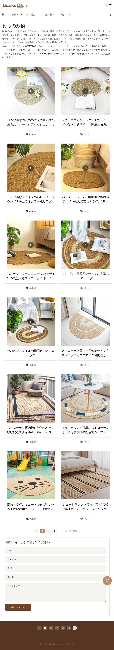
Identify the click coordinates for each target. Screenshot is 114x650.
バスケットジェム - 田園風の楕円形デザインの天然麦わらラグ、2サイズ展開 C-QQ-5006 (85, 199)
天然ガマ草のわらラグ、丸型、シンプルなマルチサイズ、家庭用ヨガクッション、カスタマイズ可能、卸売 (85, 122)
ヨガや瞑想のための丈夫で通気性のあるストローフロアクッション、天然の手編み (31, 122)
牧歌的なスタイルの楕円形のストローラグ (31, 353)
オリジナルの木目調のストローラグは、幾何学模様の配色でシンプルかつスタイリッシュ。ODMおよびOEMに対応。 (85, 429)
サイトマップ (67, 644)
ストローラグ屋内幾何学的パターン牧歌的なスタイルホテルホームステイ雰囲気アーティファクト (31, 429)
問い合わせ (31, 134)
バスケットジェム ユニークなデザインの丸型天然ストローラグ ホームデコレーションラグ (31, 276)
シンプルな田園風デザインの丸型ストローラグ (85, 276)
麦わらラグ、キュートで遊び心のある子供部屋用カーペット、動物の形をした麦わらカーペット (31, 506)
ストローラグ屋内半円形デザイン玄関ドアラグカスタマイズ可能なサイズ (85, 353)
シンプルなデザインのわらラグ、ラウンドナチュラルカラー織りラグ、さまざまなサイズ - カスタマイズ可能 (31, 199)
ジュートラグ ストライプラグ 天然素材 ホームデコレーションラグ (85, 506)
